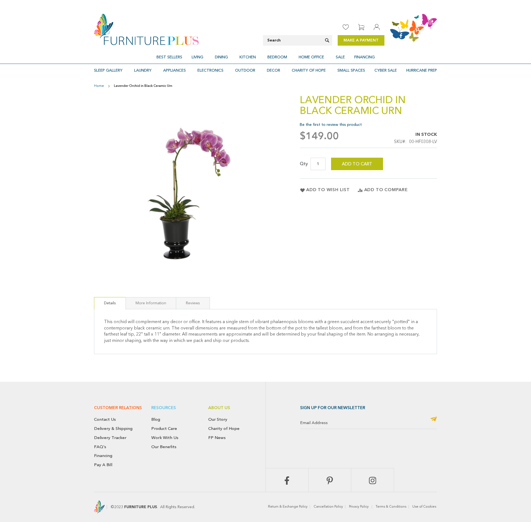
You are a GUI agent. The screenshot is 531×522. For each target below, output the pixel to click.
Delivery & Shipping (113, 428)
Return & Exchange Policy (288, 506)
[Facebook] (287, 480)
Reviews (193, 303)
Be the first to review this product (331, 124)
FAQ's (100, 447)
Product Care (164, 428)
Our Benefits (163, 447)
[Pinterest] (330, 480)
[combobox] (297, 40)
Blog (155, 419)
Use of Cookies (424, 506)
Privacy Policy (359, 506)
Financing (103, 455)
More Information (151, 303)
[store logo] (146, 29)
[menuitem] (169, 57)
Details (110, 303)
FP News (217, 437)
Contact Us (105, 419)
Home (99, 86)
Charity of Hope (224, 428)
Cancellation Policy (328, 506)
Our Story (217, 419)
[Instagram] (372, 480)
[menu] (265, 57)
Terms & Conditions (391, 506)
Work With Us (164, 437)
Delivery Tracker (110, 437)
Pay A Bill (103, 465)
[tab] (110, 303)
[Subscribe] (433, 419)
